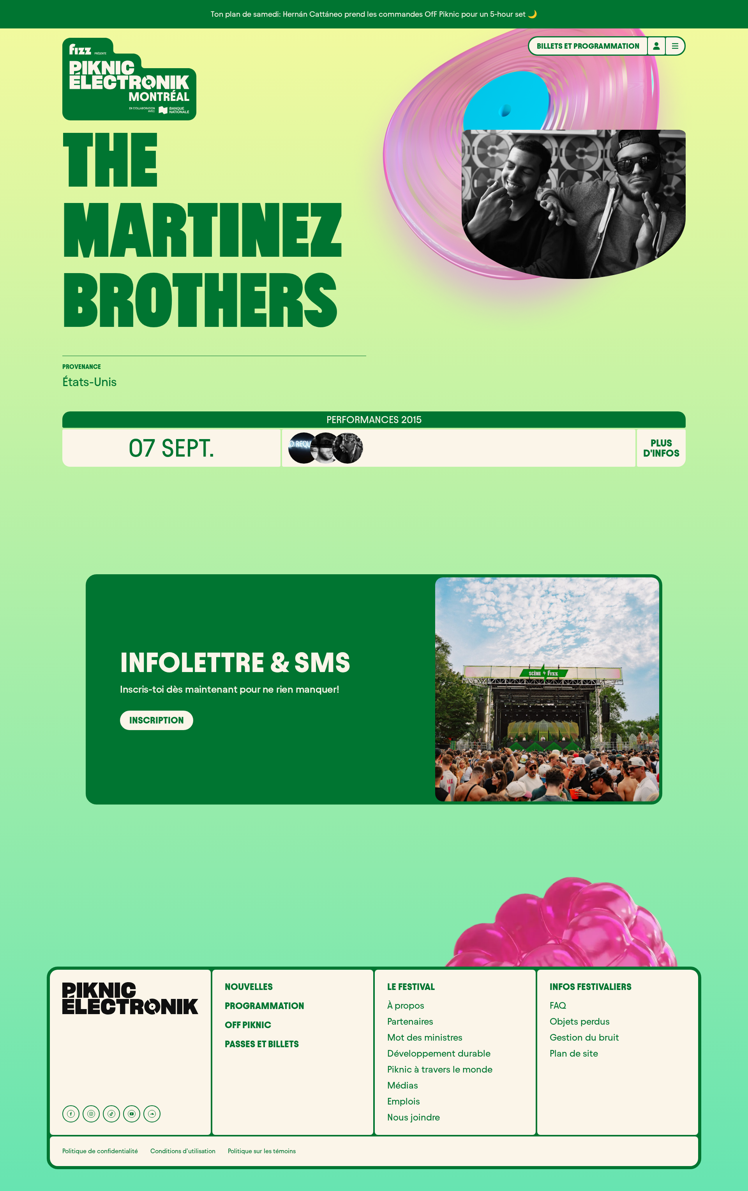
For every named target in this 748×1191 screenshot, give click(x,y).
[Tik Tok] (111, 1113)
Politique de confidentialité (100, 1151)
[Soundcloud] (152, 1113)
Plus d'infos (661, 448)
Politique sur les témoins (262, 1151)
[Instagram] (91, 1113)
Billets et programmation (588, 46)
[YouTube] (131, 1113)
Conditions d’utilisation (182, 1151)
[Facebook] (70, 1113)
